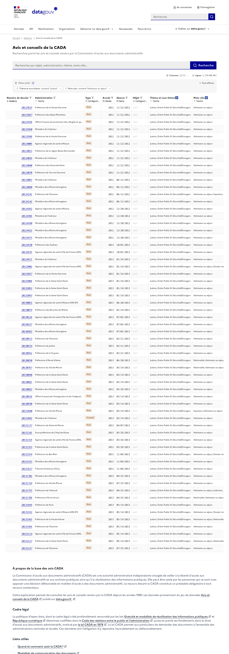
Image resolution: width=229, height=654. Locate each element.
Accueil (16, 38)
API (31, 29)
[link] (182, 7)
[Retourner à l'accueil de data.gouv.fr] (44, 12)
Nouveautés (125, 29)
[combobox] (183, 16)
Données (19, 29)
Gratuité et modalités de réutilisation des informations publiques (166, 617)
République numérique (27, 621)
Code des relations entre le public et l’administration (115, 621)
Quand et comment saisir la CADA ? (40, 646)
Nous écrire (144, 29)
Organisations (67, 29)
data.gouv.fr (64, 599)
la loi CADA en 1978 (90, 625)
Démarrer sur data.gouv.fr (95, 29)
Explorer (28, 38)
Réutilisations (46, 29)
